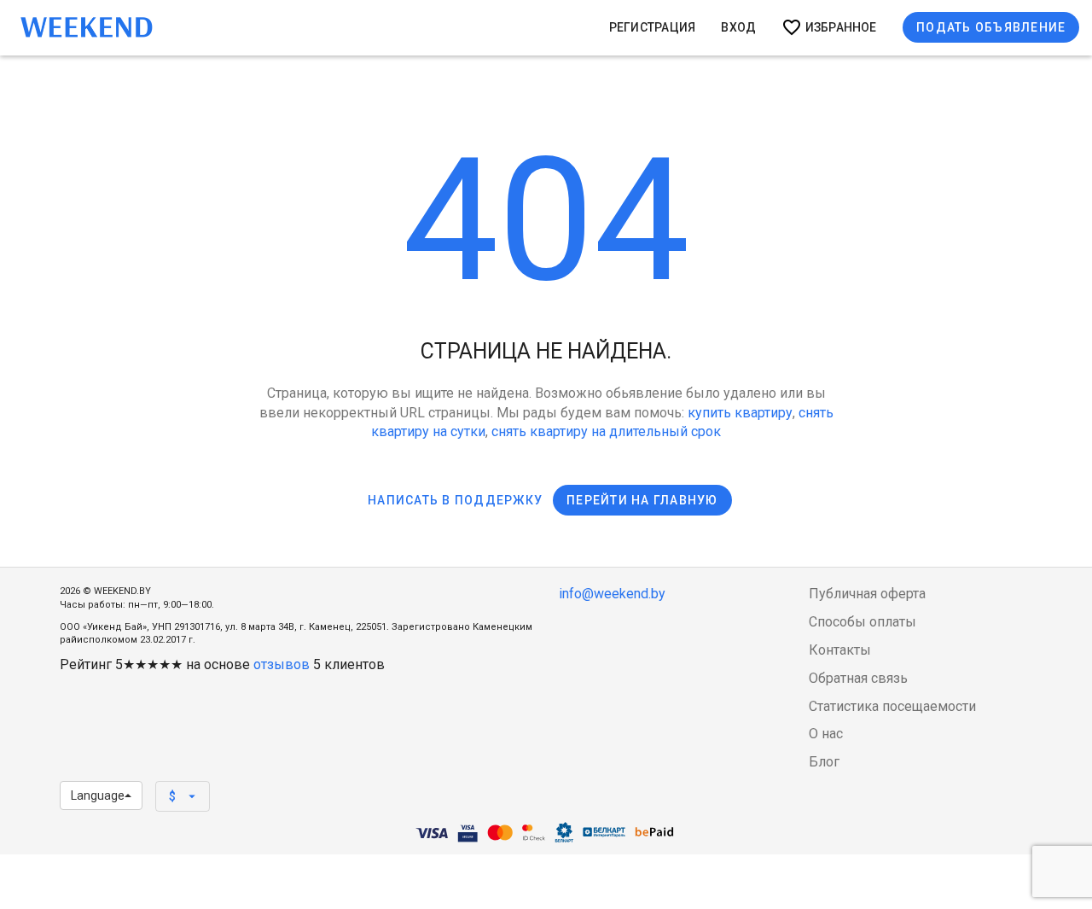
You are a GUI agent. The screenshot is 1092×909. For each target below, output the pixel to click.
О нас (826, 733)
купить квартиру (740, 413)
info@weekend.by (612, 594)
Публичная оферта (867, 594)
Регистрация (652, 27)
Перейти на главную (642, 500)
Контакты (840, 650)
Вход (738, 27)
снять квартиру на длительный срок (606, 431)
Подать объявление (991, 27)
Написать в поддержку (455, 500)
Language (98, 795)
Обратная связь (858, 678)
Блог (824, 762)
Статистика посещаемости (892, 706)
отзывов (281, 664)
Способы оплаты (862, 622)
